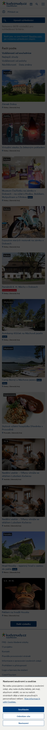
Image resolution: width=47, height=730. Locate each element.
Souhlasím (23, 709)
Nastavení (23, 723)
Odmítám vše (23, 716)
